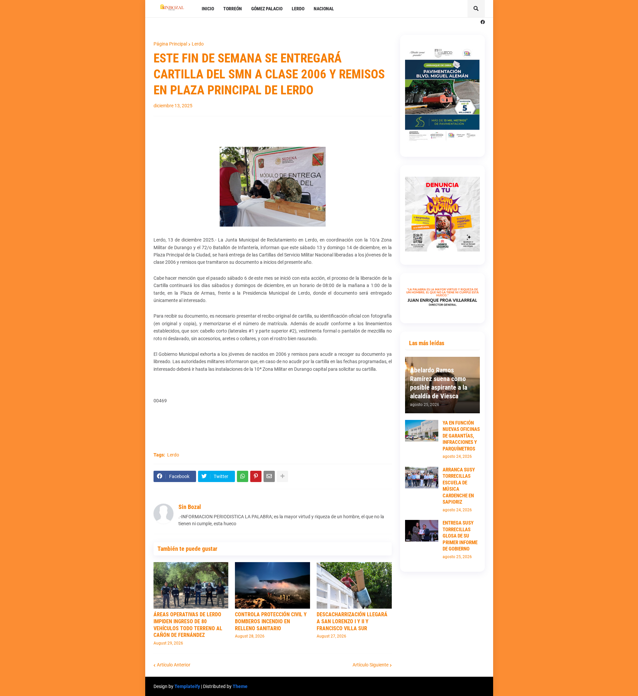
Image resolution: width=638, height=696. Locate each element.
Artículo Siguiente (370, 664)
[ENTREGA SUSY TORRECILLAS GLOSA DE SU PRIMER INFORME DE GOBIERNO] (421, 531)
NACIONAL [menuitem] (324, 8)
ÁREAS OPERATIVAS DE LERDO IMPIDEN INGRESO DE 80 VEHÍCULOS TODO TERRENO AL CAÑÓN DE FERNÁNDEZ (188, 624)
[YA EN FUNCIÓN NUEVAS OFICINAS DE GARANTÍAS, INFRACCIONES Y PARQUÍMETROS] (421, 431)
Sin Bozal (189, 506)
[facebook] (482, 22)
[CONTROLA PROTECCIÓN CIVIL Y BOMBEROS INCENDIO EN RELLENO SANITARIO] (272, 585)
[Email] (269, 476)
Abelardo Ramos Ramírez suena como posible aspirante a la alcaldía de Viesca (438, 383)
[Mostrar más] (282, 476)
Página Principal (170, 44)
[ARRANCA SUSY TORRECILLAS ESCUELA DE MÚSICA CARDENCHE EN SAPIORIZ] (421, 477)
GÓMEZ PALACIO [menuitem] (266, 8)
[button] (476, 8)
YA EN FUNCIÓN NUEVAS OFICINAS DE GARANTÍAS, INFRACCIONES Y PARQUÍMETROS (461, 436)
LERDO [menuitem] (298, 8)
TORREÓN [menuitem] (232, 8)
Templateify (187, 686)
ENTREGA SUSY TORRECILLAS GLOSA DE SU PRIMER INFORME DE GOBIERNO (460, 536)
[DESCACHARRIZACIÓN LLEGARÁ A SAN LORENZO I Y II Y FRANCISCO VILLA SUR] (354, 585)
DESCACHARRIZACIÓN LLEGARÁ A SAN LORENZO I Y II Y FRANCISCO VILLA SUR (352, 621)
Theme (240, 686)
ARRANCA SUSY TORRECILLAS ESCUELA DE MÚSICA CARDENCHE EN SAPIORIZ (459, 486)
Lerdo (198, 44)
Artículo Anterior (173, 664)
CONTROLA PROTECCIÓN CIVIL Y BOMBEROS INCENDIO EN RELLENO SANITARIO (271, 621)
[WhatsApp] (242, 476)
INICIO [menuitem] (208, 8)
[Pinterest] (256, 476)
